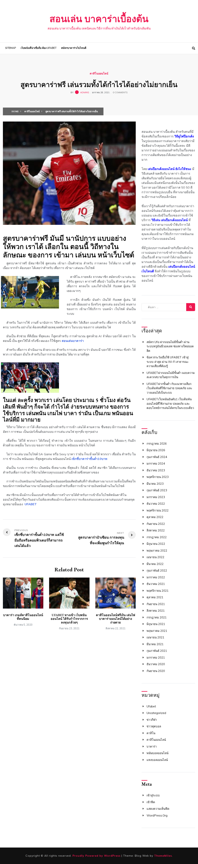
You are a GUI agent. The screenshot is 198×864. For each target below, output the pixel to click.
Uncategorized (156, 713)
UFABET (31, 504)
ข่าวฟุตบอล (154, 726)
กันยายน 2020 (156, 671)
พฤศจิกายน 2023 (158, 477)
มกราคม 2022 (156, 577)
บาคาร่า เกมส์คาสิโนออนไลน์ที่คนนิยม (23, 617)
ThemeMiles (163, 855)
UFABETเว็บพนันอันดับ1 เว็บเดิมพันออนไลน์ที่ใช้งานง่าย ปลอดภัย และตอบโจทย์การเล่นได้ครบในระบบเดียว (170, 403)
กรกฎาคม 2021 (157, 617)
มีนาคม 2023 (155, 483)
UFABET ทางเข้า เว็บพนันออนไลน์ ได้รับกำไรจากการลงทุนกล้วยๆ (69, 618)
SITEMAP (10, 48)
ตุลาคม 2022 (155, 517)
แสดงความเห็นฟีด (158, 809)
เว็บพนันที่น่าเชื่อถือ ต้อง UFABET (38, 48)
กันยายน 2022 (156, 524)
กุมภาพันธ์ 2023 (157, 490)
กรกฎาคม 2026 (157, 443)
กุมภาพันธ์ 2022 (157, 570)
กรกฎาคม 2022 (157, 537)
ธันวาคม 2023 (156, 470)
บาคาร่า (152, 746)
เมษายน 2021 (155, 637)
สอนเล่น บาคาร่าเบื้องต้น (99, 19)
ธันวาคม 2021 (156, 584)
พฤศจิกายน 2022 (158, 510)
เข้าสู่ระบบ (153, 795)
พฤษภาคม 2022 (157, 550)
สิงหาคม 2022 (156, 530)
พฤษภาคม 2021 (157, 631)
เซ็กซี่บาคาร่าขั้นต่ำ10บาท (89, 459)
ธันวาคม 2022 (156, 503)
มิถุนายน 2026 (156, 450)
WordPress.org (157, 815)
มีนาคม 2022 (155, 564)
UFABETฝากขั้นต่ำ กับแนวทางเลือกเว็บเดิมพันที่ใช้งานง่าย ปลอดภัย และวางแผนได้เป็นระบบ (169, 388)
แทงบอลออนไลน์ (157, 760)
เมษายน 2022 (155, 557)
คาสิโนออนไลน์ (99, 73)
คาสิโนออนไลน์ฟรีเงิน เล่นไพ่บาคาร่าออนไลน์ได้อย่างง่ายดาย (115, 618)
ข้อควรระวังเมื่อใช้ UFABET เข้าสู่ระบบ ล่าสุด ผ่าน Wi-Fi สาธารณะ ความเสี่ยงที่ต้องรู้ (168, 361)
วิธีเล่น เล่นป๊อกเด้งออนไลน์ (169, 220)
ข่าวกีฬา (152, 720)
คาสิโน (151, 733)
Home (15, 111)
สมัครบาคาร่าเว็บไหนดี (73, 48)
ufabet (151, 706)
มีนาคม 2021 (155, 644)
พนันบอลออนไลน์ (157, 753)
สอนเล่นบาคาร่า (73, 341)
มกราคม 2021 (156, 657)
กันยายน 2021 (156, 604)
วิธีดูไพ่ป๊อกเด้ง (184, 136)
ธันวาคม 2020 (156, 664)
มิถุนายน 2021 (156, 624)
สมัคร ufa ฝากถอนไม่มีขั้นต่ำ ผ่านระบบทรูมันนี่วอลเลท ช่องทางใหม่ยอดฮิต (170, 346)
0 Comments (120, 92)
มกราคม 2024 (156, 463)
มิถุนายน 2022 (156, 544)
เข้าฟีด (151, 802)
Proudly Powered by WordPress (97, 855)
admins (84, 92)
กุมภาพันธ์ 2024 (157, 457)
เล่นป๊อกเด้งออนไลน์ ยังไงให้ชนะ (169, 169)
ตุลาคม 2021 (155, 597)
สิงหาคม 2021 (156, 610)
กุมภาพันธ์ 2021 (157, 651)
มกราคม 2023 (156, 497)
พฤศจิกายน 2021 (158, 590)
